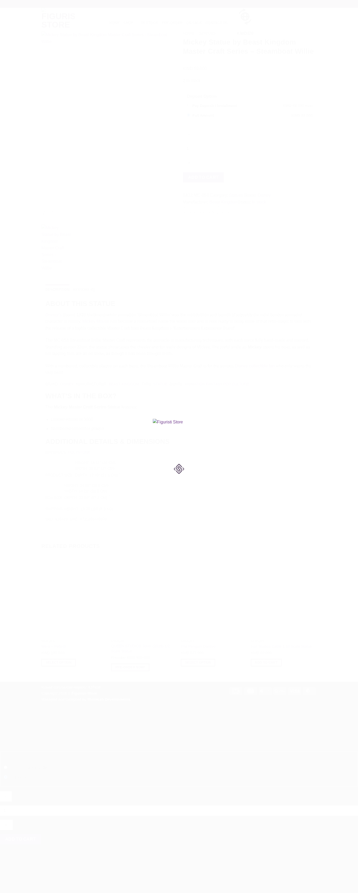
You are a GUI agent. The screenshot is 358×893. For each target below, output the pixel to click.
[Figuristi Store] (179, 437)
